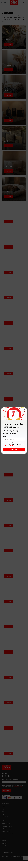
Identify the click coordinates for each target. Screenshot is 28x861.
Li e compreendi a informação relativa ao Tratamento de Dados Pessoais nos (14, 444)
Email (4, 436)
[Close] (24, 409)
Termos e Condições (10, 446)
